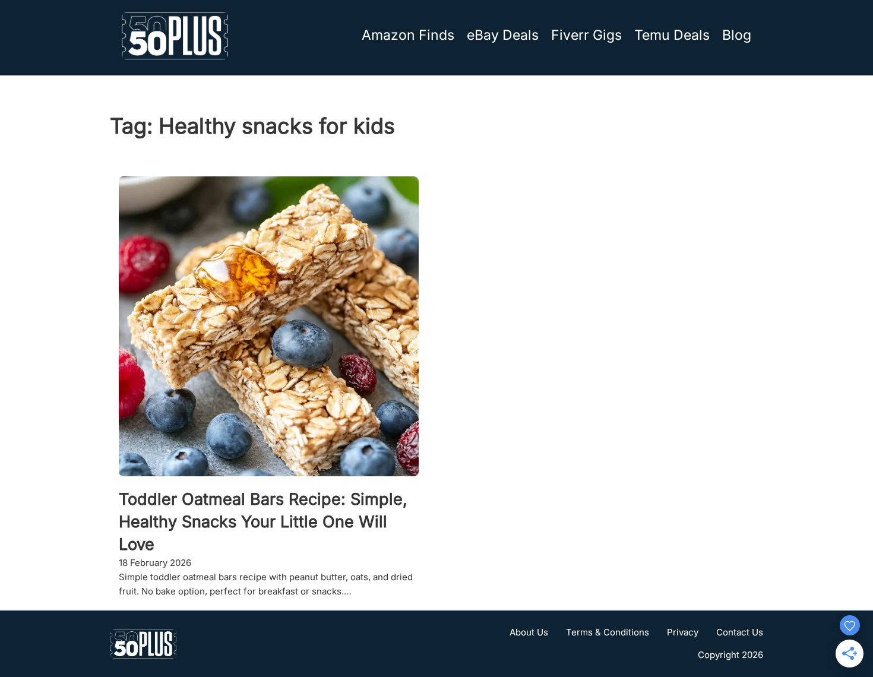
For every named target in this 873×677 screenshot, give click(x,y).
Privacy (682, 632)
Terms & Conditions (607, 632)
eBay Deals (503, 35)
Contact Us (739, 632)
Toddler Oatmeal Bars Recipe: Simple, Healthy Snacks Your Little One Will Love (263, 521)
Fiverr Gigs (586, 35)
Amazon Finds (408, 35)
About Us (529, 632)
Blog (736, 35)
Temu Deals (672, 35)
